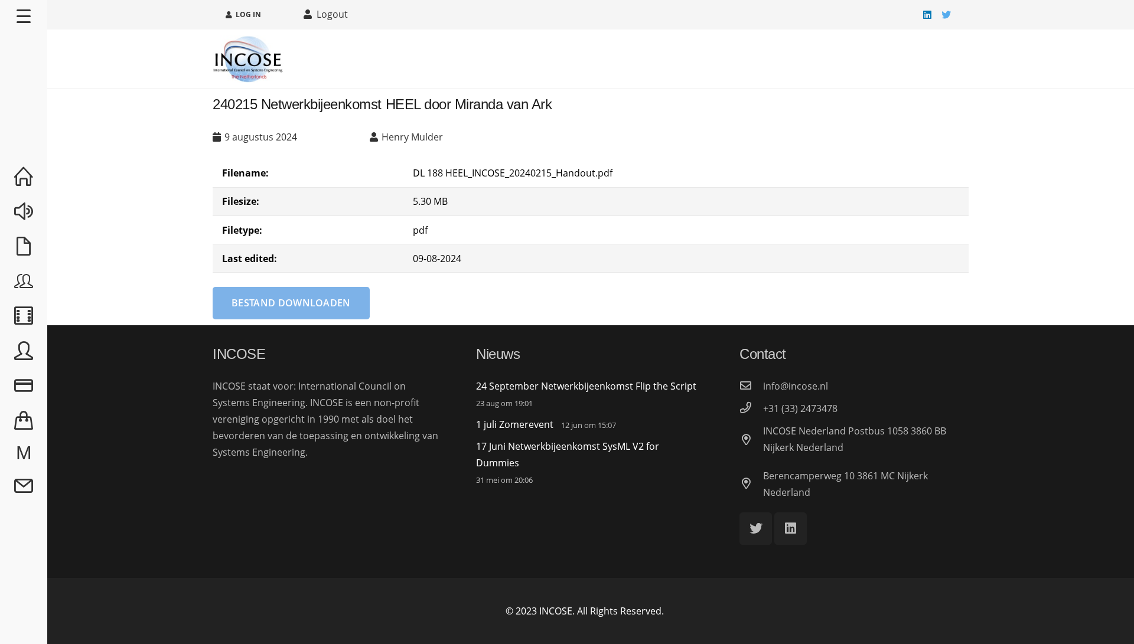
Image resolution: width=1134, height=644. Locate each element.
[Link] (248, 59)
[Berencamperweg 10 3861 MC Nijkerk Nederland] (751, 484)
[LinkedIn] (927, 14)
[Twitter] (946, 14)
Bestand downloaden (291, 302)
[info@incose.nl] (751, 386)
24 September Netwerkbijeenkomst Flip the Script (586, 386)
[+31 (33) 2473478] (751, 408)
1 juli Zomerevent (514, 424)
